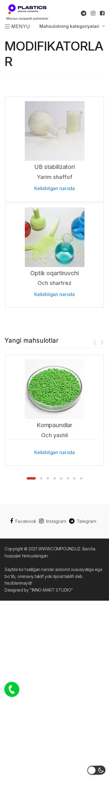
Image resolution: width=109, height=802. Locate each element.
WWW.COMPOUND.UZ (59, 548)
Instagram (56, 521)
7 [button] (74, 478)
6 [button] (68, 478)
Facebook (25, 521)
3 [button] (48, 478)
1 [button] (31, 478)
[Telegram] (83, 13)
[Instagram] (93, 13)
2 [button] (41, 478)
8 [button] (81, 478)
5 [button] (61, 478)
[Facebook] (102, 13)
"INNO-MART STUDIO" (51, 589)
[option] (54, 410)
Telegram (86, 521)
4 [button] (54, 478)
